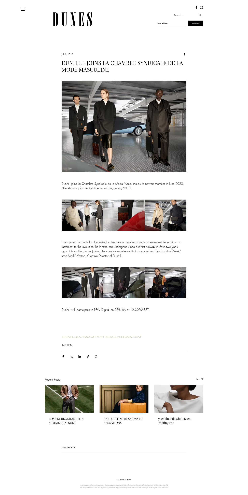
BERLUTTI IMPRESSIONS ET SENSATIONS (123, 421)
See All (199, 379)
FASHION (67, 345)
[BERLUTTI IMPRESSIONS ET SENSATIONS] (124, 399)
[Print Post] (96, 356)
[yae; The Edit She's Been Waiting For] (178, 399)
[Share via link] (88, 356)
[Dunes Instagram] (201, 7)
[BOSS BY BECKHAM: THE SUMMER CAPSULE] (69, 399)
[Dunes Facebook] (196, 7)
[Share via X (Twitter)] (71, 356)
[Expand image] (82, 215)
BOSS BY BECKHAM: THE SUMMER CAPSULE (66, 421)
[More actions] (184, 54)
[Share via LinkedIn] (79, 356)
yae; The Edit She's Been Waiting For (174, 421)
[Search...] (200, 15)
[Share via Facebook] (63, 356)
